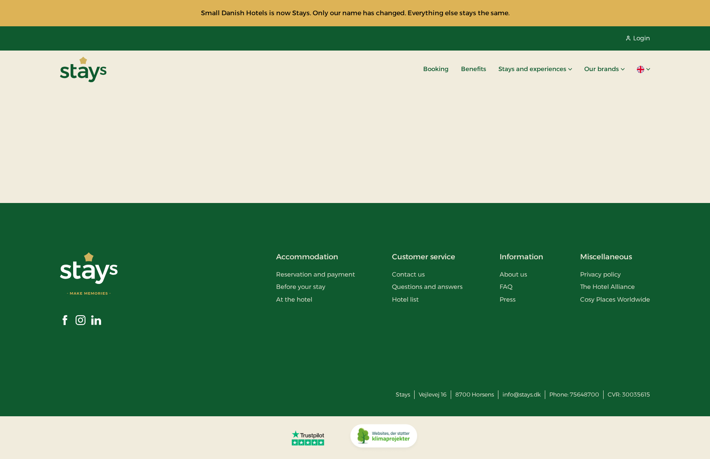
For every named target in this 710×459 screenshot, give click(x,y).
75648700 (584, 394)
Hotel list (405, 299)
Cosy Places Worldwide (615, 299)
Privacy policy (600, 274)
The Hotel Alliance (607, 287)
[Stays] (83, 69)
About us (513, 274)
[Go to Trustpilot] (308, 437)
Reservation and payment (315, 274)
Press (508, 299)
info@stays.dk (522, 394)
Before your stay (300, 287)
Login (641, 38)
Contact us (408, 274)
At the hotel (294, 299)
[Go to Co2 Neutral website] (384, 437)
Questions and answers (427, 287)
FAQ (506, 287)
